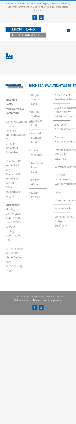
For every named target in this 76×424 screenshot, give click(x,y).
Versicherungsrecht (62, 167)
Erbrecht (60, 192)
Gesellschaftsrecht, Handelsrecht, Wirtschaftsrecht (62, 112)
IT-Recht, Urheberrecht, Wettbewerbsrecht (62, 179)
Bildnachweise (21, 300)
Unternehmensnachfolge (62, 200)
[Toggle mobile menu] (68, 30)
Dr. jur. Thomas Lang (36, 99)
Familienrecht (62, 208)
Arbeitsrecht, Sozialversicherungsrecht (62, 97)
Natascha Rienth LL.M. (37, 167)
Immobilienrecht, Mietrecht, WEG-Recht (62, 154)
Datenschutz (39, 300)
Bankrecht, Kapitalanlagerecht (62, 139)
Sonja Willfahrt (36, 152)
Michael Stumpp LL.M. (36, 138)
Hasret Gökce (35, 182)
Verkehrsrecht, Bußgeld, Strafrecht (62, 221)
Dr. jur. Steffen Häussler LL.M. (36, 118)
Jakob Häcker (35, 195)
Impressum (56, 300)
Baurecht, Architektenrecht (62, 127)
